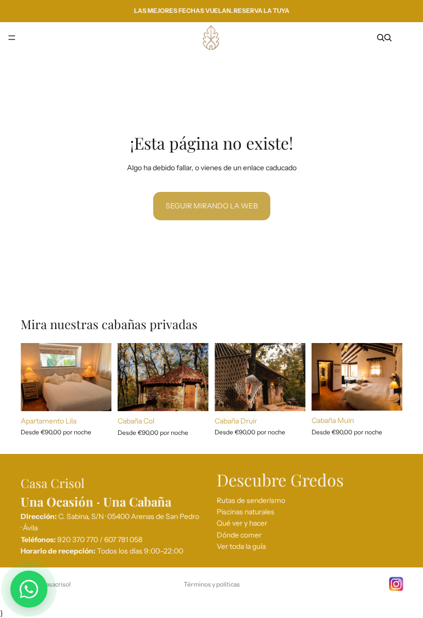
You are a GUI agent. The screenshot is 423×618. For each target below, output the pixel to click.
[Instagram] (396, 584)
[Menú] (12, 38)
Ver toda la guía (241, 546)
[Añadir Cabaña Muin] (386, 395)
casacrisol (57, 584)
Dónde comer (239, 534)
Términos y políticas (212, 584)
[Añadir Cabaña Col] (192, 395)
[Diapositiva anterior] (32, 377)
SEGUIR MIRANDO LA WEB (212, 205)
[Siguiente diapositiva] (100, 377)
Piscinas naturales (245, 511)
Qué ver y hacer (242, 523)
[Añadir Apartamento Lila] (95, 395)
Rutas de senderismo (251, 500)
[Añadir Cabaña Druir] (289, 395)
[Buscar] (380, 37)
